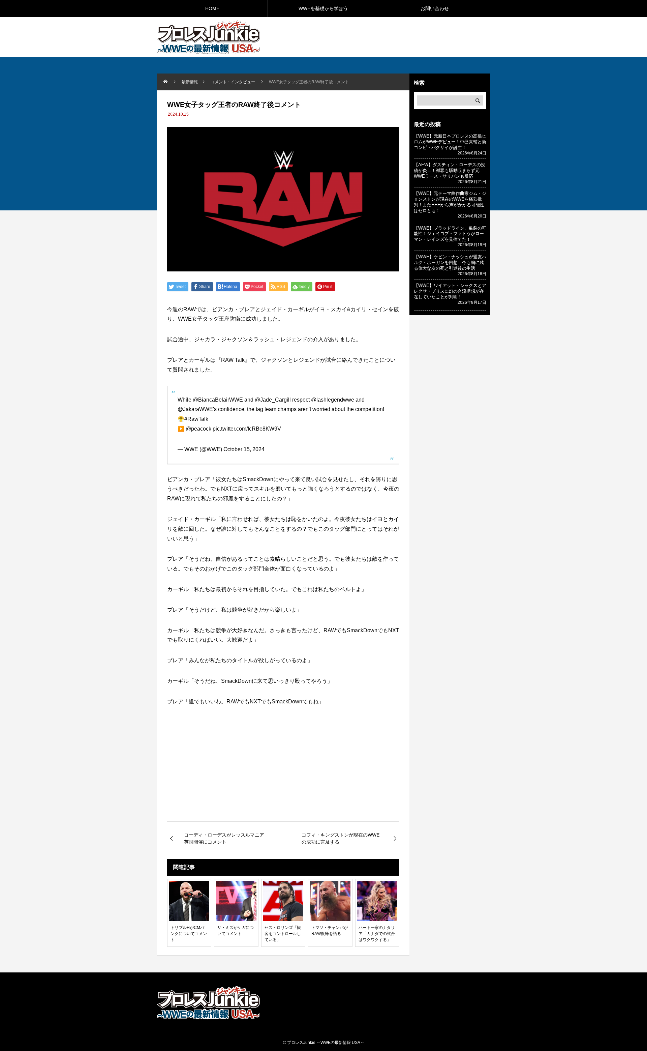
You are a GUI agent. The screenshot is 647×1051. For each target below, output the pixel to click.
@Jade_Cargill (273, 400)
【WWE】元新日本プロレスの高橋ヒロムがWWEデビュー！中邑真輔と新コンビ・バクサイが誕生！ (450, 142)
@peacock (198, 429)
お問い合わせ (435, 8)
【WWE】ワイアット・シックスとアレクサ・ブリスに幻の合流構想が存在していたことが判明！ (450, 291)
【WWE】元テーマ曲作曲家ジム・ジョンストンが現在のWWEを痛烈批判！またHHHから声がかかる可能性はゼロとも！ (450, 202)
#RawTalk (196, 419)
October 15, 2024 (244, 449)
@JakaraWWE (195, 409)
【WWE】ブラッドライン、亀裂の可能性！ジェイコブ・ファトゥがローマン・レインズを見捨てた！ (450, 234)
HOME (212, 8)
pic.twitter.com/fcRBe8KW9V (247, 429)
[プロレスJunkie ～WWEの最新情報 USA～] (208, 37)
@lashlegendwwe (332, 400)
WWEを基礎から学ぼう (323, 8)
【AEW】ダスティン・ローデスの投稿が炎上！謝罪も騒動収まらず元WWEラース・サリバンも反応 (449, 170)
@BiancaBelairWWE (218, 400)
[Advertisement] (411, 37)
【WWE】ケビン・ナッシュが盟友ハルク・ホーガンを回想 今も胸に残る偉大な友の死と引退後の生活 (450, 262)
